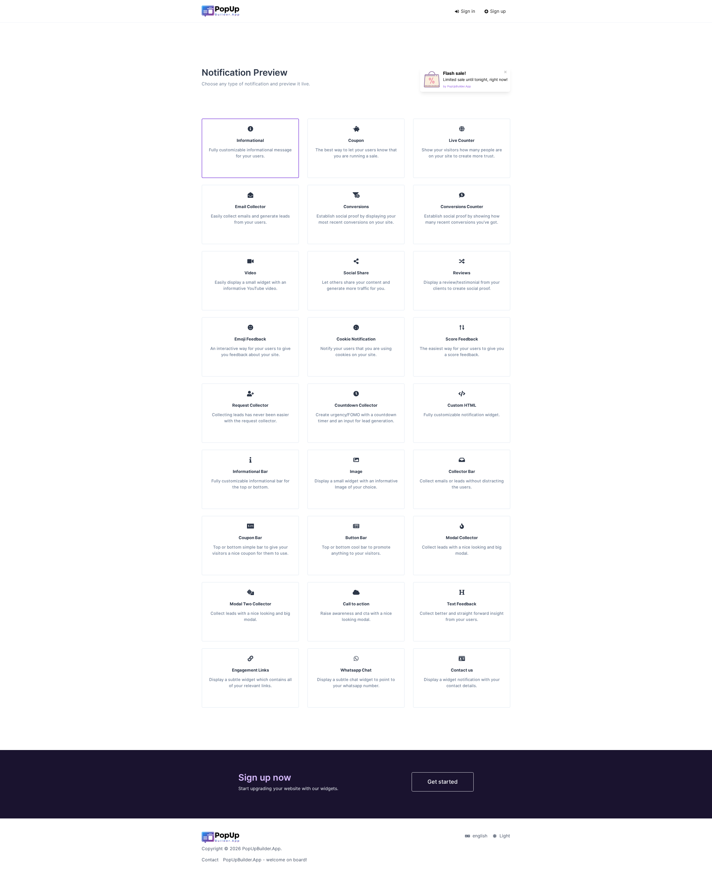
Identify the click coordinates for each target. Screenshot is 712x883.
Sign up (497, 11)
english (479, 835)
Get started (442, 781)
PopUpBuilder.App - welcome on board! (265, 859)
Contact (210, 859)
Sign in (467, 11)
